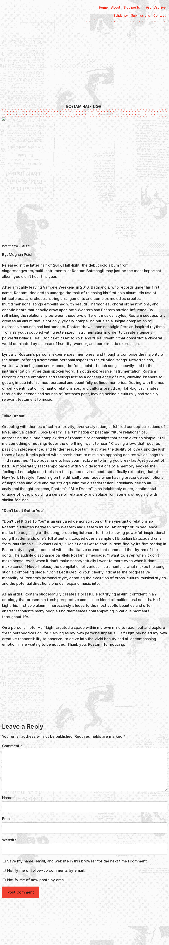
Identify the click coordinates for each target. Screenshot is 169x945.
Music (25, 246)
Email (8, 818)
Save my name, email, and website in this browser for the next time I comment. (77, 861)
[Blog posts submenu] (141, 7)
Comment (12, 745)
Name (8, 797)
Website (9, 840)
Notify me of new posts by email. (36, 879)
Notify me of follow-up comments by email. (46, 870)
